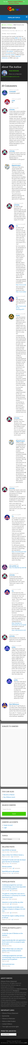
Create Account (8, 825)
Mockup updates (7, 866)
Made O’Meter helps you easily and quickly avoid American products (12, 949)
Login (5, 827)
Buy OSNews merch (9, 797)
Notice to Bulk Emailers (9, 1021)
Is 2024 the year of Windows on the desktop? (12, 934)
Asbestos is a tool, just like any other (12, 902)
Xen (20, 38)
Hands (18, 315)
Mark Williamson (14, 704)
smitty (13, 647)
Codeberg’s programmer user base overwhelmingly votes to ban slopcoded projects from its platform (14, 887)
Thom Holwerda (14, 71)
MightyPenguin (16, 165)
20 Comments (12, 33)
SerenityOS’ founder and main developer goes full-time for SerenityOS (14, 860)
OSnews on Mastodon (8, 1018)
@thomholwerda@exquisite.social (10, 76)
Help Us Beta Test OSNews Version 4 (13, 855)
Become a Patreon (8, 794)
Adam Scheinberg (21, 989)
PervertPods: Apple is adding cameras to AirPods (13, 916)
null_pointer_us (14, 566)
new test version (10, 54)
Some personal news (8, 964)
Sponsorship (5, 1016)
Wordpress (16, 991)
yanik (13, 100)
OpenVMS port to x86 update (10, 871)
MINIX (16, 38)
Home (4, 24)
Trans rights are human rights (10, 1026)
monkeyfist (12, 91)
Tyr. (17, 226)
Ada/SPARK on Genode (9, 850)
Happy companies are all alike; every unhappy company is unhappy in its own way (13, 909)
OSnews (9, 1041)
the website (10, 51)
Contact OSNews (7, 1024)
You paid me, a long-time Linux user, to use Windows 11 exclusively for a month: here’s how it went (14, 895)
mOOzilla (12, 109)
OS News (9, 24)
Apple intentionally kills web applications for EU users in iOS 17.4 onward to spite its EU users (14, 942)
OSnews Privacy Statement (9, 981)
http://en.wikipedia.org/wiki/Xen (17, 567)
